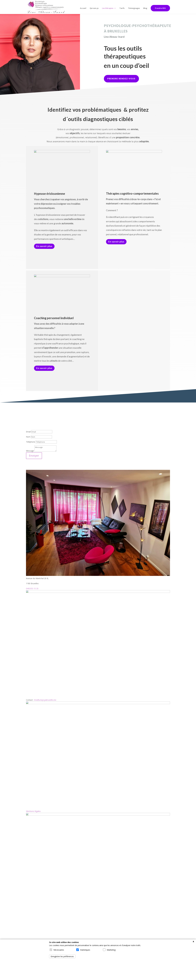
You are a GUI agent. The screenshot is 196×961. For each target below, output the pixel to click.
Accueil (83, 8)
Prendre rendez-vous (121, 78)
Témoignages (134, 8)
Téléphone (30, 442)
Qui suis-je (94, 8)
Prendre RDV (160, 8)
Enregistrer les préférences (62, 956)
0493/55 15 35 (32, 588)
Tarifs (122, 8)
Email (28, 431)
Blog (145, 8)
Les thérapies (107, 8)
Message (30, 451)
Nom (28, 436)
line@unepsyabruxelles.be (45, 700)
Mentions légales (33, 811)
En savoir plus (44, 246)
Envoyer (34, 455)
